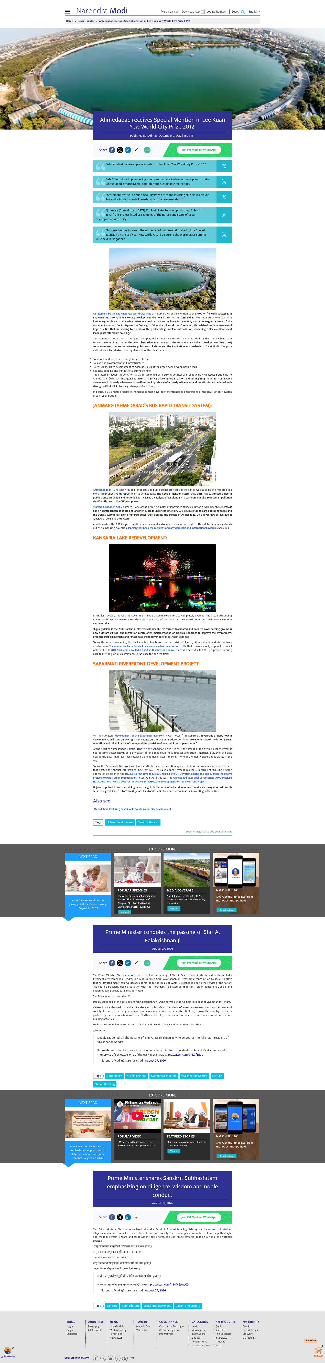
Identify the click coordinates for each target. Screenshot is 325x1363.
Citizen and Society (188, 1305)
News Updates (86, 21)
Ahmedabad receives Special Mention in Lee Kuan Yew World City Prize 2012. (162, 123)
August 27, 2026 (155, 1060)
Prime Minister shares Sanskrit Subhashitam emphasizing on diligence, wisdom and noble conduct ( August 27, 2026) (87, 1152)
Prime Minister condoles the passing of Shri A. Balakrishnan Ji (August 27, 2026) (88, 904)
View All (125, 912)
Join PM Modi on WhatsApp (198, 149)
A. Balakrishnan (136, 1075)
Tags (98, 822)
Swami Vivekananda (164, 1075)
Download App (227, 910)
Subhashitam (130, 1305)
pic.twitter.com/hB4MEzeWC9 (169, 1284)
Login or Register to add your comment (209, 831)
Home (70, 21)
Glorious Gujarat (148, 822)
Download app (9, 1356)
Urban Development (120, 822)
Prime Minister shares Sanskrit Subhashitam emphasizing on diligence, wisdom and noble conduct (162, 1186)
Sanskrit (112, 1305)
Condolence (114, 1075)
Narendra (102, 11)
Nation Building (105, 1084)
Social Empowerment (157, 1305)
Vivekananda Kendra (194, 1075)
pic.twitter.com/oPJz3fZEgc (185, 1054)
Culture (217, 1075)
